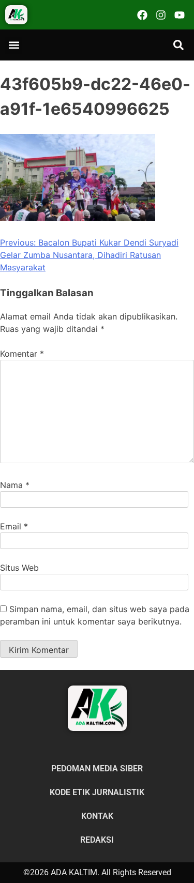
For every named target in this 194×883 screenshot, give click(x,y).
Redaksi (97, 840)
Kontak (97, 816)
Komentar (22, 353)
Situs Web (19, 567)
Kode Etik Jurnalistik (97, 792)
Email (14, 526)
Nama (14, 485)
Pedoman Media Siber (97, 768)
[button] (13, 45)
